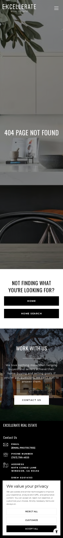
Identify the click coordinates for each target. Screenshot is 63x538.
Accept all (31, 529)
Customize (31, 520)
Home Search (31, 313)
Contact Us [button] (31, 400)
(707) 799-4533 (20, 457)
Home (31, 301)
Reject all (31, 511)
